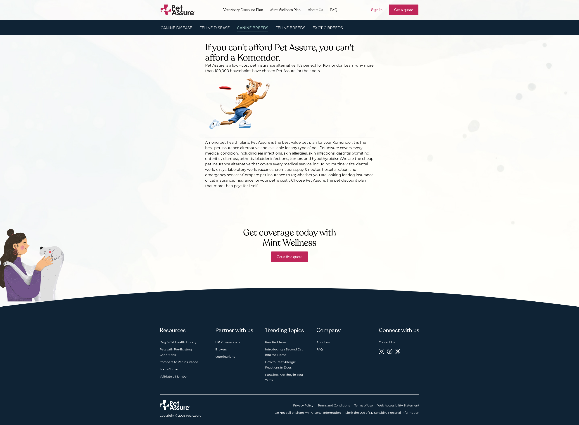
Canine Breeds (252, 28)
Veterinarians (225, 356)
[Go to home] (178, 9)
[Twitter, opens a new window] (398, 351)
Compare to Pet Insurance (179, 362)
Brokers (221, 349)
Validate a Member (174, 376)
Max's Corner (169, 369)
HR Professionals (227, 342)
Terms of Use (363, 405)
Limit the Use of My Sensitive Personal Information (382, 412)
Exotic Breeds (328, 28)
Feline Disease (214, 28)
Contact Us (387, 342)
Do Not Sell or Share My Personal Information (308, 412)
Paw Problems (275, 342)
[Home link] (175, 405)
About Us (315, 9)
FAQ (333, 9)
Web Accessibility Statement (398, 405)
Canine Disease (176, 28)
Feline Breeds (290, 28)
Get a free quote (289, 256)
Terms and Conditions (334, 405)
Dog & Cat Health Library (178, 342)
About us (323, 342)
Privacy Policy (303, 405)
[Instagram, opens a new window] (381, 351)
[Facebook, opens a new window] (389, 351)
